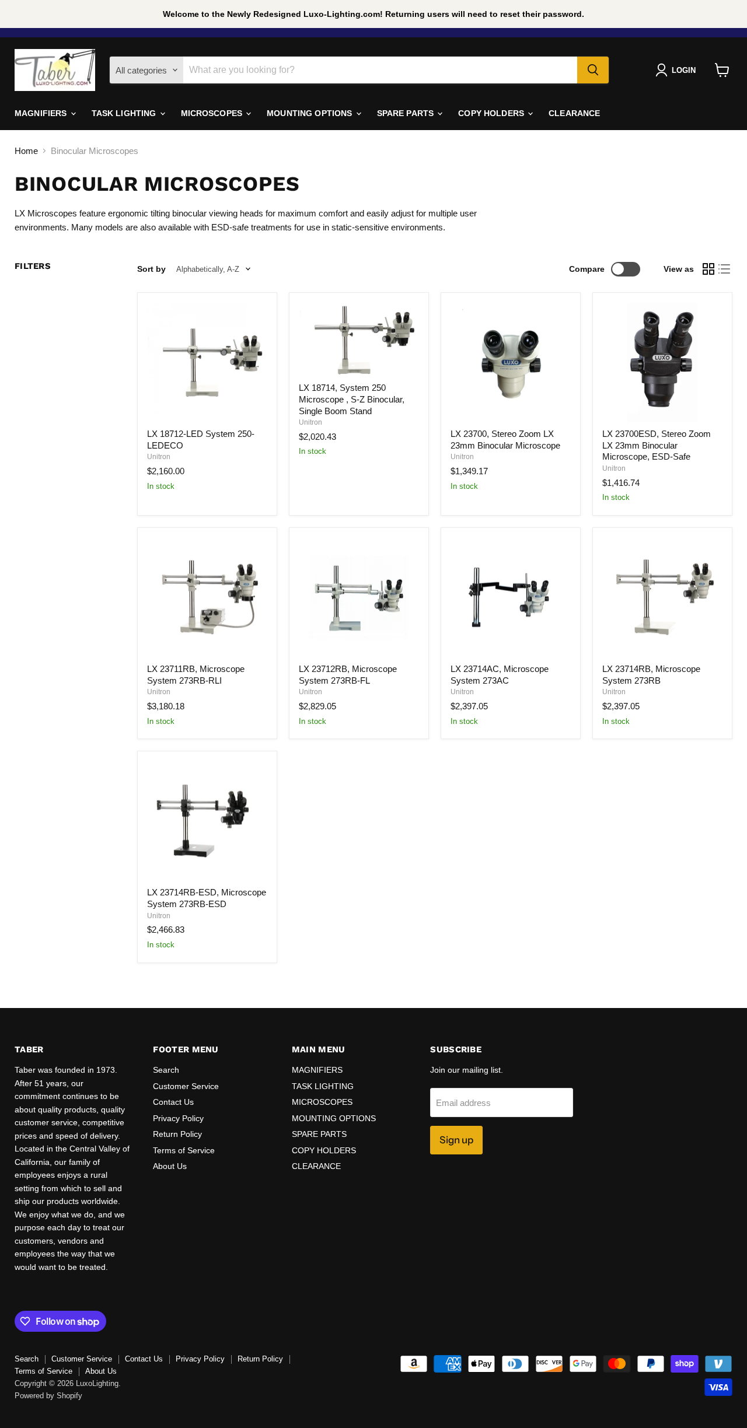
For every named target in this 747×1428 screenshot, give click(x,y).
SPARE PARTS (407, 113)
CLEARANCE (574, 113)
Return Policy (177, 1134)
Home (26, 151)
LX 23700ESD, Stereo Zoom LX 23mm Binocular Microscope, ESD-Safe (656, 445)
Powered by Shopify (48, 1395)
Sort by (151, 269)
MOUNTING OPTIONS (310, 113)
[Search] (593, 70)
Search (166, 1069)
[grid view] (708, 269)
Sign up (456, 1140)
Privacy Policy (178, 1118)
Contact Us (173, 1102)
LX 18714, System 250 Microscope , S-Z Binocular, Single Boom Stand (351, 399)
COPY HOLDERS (492, 113)
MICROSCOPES (213, 113)
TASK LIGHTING (125, 113)
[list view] (725, 269)
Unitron (158, 457)
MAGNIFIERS (42, 113)
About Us (170, 1166)
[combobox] (380, 70)
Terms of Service (184, 1150)
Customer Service (186, 1086)
